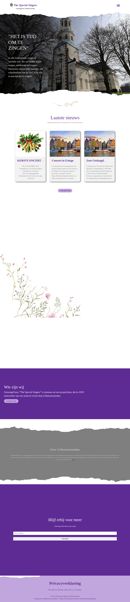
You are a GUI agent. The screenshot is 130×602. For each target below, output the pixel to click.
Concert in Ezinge (63, 160)
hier (73, 590)
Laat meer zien (65, 190)
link (73, 459)
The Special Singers (25, 5)
